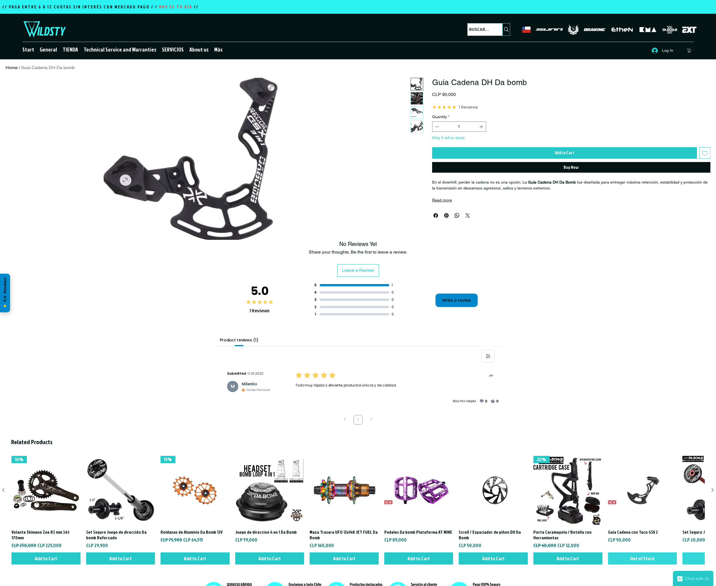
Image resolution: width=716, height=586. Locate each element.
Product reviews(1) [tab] (239, 340)
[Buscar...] (506, 30)
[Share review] (491, 375)
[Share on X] (467, 215)
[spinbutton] (459, 127)
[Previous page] (344, 420)
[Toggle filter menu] (488, 356)
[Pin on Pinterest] (446, 215)
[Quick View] (120, 490)
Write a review (456, 300)
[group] (358, 510)
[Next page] (371, 420)
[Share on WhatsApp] (457, 215)
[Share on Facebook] (435, 215)
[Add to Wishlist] (705, 153)
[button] (70, 49)
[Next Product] (712, 490)
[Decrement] (436, 127)
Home (12, 67)
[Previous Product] (3, 490)
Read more (442, 200)
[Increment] (481, 127)
